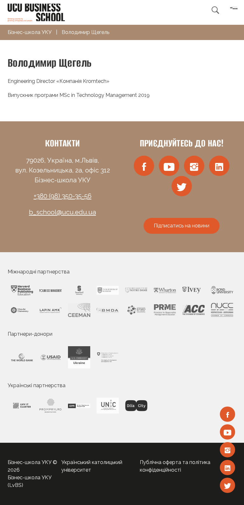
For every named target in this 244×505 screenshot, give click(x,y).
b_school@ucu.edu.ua (62, 212)
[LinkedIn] (227, 467)
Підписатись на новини (181, 226)
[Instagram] (227, 449)
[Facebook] (227, 414)
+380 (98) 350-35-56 (63, 196)
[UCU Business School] (36, 12)
